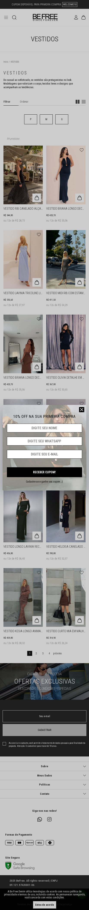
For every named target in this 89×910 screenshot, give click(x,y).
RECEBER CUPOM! (44, 472)
